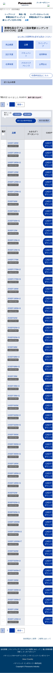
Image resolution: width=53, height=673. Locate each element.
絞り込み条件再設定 (24, 121)
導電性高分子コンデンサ (15, 17)
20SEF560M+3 (14, 561)
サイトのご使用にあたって (31, 649)
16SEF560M (13, 405)
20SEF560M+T (14, 570)
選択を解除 (27, 114)
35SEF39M (12, 376)
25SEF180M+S (14, 483)
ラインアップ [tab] (43, 44)
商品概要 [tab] (9, 45)
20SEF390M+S (14, 454)
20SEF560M (13, 551)
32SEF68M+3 (13, 357)
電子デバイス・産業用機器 (10, 9)
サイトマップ (14, 649)
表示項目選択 (44, 121)
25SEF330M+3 (14, 590)
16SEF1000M (13, 522)
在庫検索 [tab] (9, 64)
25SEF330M (13, 580)
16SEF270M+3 (14, 269)
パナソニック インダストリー (39, 656)
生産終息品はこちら (40, 75)
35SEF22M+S (14, 250)
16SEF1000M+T (15, 541)
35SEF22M (12, 230)
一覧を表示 (17, 114)
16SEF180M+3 (14, 153)
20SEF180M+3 (14, 298)
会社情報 (4, 649)
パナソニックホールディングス (14, 656)
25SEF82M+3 (13, 328)
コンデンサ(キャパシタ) (39, 14)
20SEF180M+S (14, 308)
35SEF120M (13, 609)
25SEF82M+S (14, 337)
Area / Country (27, 659)
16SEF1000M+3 (15, 532)
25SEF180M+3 (14, 473)
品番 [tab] (26, 45)
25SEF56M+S (14, 221)
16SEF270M (13, 260)
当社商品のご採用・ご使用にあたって (37, 639)
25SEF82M (12, 318)
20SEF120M (13, 172)
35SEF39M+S (14, 396)
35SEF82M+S (14, 512)
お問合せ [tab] (43, 64)
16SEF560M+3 (14, 415)
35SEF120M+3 (14, 619)
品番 (27, 20)
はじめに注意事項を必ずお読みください (35, 37)
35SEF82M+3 (13, 502)
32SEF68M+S (14, 366)
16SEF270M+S (14, 279)
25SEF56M (12, 201)
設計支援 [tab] (9, 54)
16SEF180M (13, 143)
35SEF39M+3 (13, 386)
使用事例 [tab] (43, 54)
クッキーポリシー (43, 3)
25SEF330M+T (14, 600)
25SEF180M (13, 463)
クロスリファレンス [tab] (26, 64)
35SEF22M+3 (13, 240)
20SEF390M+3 (14, 444)
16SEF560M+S (14, 425)
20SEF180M (13, 289)
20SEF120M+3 (14, 182)
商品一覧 (22, 14)
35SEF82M (12, 493)
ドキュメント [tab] (26, 54)
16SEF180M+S (14, 162)
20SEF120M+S (14, 192)
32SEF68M (12, 347)
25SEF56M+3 (13, 211)
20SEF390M (13, 434)
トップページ (9, 14)
